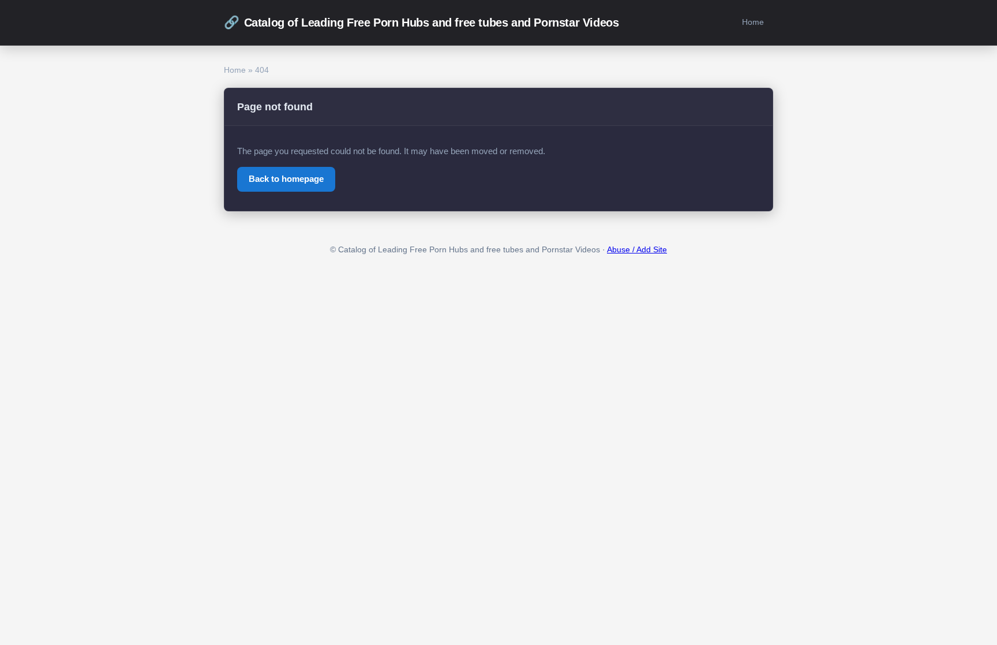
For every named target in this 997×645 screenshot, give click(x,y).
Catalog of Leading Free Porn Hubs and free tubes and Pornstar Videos (421, 22)
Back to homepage (286, 179)
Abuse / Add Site (637, 249)
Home (753, 22)
